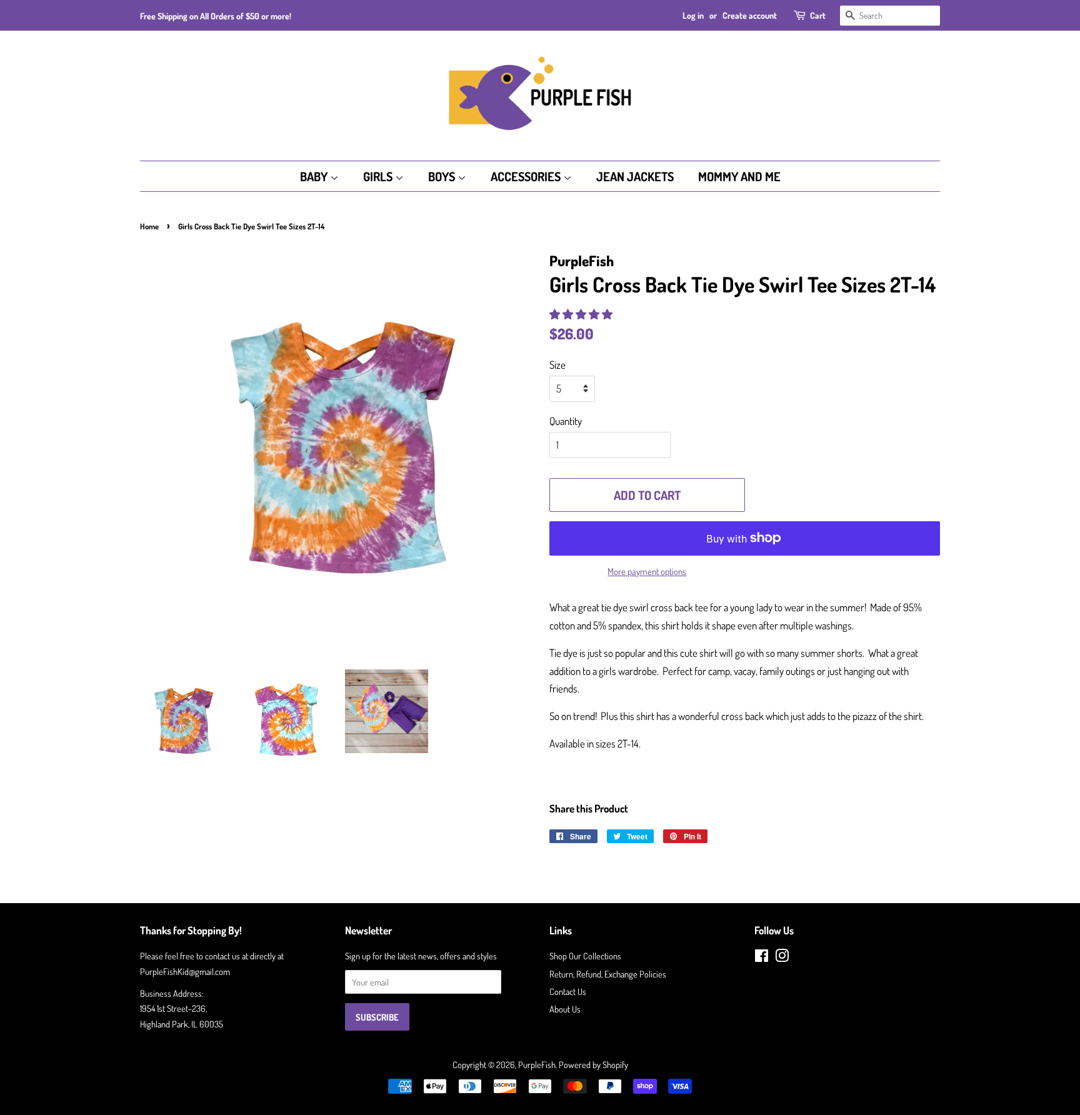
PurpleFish (537, 1064)
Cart (818, 15)
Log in (693, 15)
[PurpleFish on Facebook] (761, 957)
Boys (443, 176)
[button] (581, 314)
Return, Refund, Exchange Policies (607, 973)
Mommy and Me (739, 176)
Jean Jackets (635, 176)
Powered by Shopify (593, 1064)
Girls (379, 176)
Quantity (565, 421)
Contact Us (567, 991)
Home (149, 226)
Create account (749, 15)
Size (557, 364)
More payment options (647, 572)
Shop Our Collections (585, 955)
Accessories (527, 176)
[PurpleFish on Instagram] (782, 957)
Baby (315, 176)
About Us (565, 1008)
